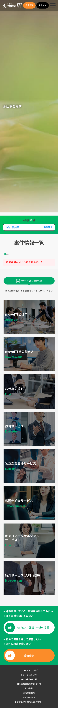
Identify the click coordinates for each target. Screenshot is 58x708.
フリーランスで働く (29, 670)
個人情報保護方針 (29, 679)
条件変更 (48, 227)
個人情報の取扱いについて (29, 684)
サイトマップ (29, 697)
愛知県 (15, 227)
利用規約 (29, 688)
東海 (8, 227)
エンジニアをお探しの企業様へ (29, 702)
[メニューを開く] (53, 5)
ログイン (43, 5)
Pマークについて (29, 675)
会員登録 (29, 5)
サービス (31, 280)
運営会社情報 (29, 693)
